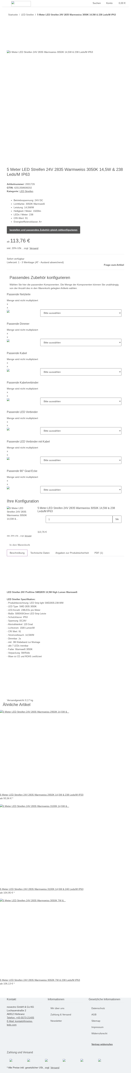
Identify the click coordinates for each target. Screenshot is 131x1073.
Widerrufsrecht (99, 1033)
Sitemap (95, 1020)
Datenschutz (98, 1008)
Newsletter (56, 1020)
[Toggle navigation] (7, 4)
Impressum (97, 1027)
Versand (34, 248)
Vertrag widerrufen (102, 1044)
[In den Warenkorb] (9, 34)
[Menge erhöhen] (115, 526)
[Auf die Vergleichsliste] (9, 46)
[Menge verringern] (43, 519)
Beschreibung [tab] (17, 552)
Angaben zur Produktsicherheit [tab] (72, 552)
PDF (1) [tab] (98, 552)
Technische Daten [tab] (40, 552)
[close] (9, 39)
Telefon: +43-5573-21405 (20, 1017)
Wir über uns (57, 1008)
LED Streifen (26, 191)
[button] (97, 3)
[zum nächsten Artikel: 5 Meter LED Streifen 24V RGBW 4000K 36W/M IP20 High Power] (118, 15)
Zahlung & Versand (60, 1014)
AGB (93, 1014)
